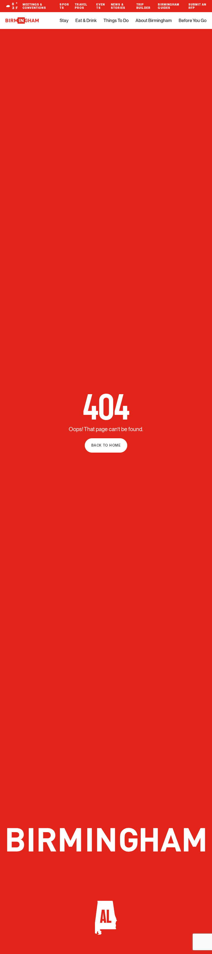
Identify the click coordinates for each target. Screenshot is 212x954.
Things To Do (116, 20)
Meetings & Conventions (34, 6)
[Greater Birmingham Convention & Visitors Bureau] (22, 20)
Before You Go (192, 20)
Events (100, 6)
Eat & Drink (86, 20)
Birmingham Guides (168, 6)
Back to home (106, 445)
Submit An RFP (197, 6)
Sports (64, 6)
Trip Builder (143, 6)
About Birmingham (154, 20)
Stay (64, 20)
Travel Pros (81, 6)
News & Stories (118, 6)
